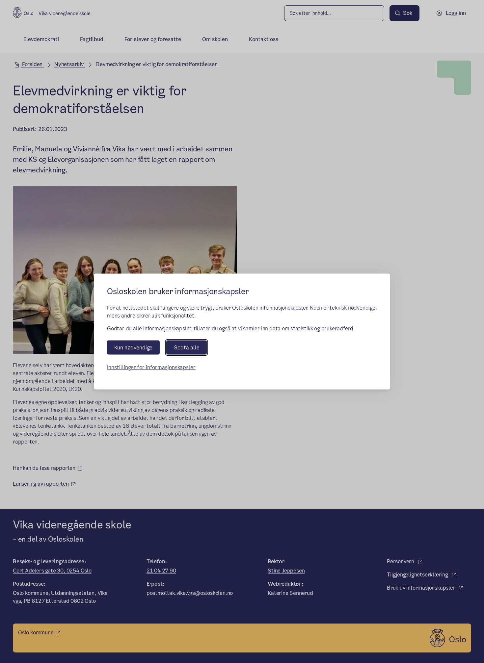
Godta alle (187, 347)
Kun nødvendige (133, 347)
